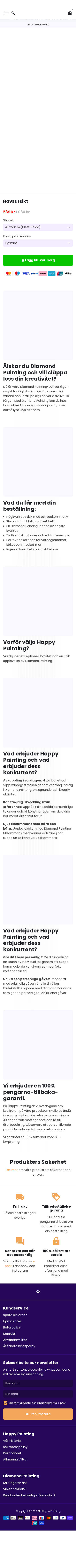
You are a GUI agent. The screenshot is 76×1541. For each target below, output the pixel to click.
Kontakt (9, 1333)
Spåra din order (15, 1315)
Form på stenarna (17, 236)
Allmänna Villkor (15, 1459)
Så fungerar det (15, 1483)
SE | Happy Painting (49, 1511)
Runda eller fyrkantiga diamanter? (29, 1495)
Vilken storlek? (14, 1489)
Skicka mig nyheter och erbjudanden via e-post (37, 1403)
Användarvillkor (15, 1340)
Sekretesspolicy (15, 1447)
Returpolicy (12, 1327)
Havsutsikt (42, 24)
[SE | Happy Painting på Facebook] (38, 1291)
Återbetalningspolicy (19, 1346)
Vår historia (12, 1441)
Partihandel (12, 1453)
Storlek (8, 220)
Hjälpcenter (12, 1321)
